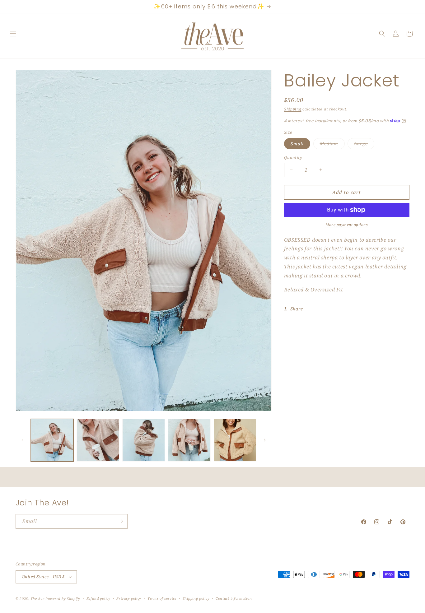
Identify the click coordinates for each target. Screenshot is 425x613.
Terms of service (161, 598)
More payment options (346, 224)
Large (364, 144)
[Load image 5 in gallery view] (235, 440)
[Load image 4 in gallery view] (189, 440)
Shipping (292, 109)
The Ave (37, 598)
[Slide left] (22, 440)
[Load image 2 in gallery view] (98, 440)
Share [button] (296, 309)
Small (297, 143)
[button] (13, 33)
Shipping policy (196, 598)
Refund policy (98, 598)
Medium (332, 144)
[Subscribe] (120, 521)
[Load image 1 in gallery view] (52, 440)
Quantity (293, 157)
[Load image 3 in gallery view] (143, 440)
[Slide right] (265, 440)
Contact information (234, 598)
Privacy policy (128, 598)
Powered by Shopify (62, 598)
